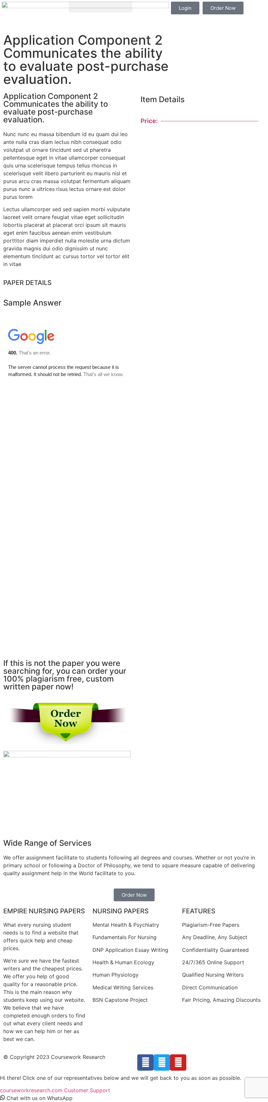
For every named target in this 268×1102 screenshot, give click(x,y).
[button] (100, 7)
